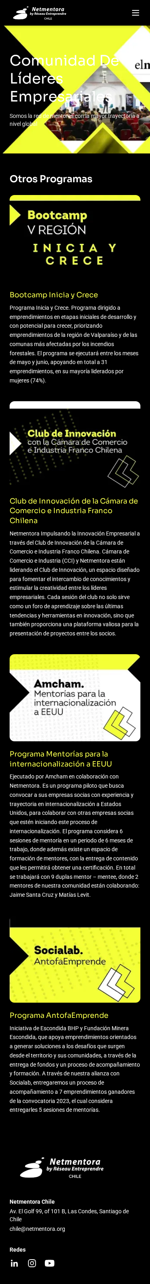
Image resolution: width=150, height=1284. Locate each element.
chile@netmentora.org (37, 1229)
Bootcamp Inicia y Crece (54, 295)
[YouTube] (49, 1263)
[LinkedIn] (14, 1263)
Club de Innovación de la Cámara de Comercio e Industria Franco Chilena (74, 511)
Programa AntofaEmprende (59, 1015)
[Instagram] (32, 1263)
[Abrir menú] (136, 13)
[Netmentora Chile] (40, 13)
